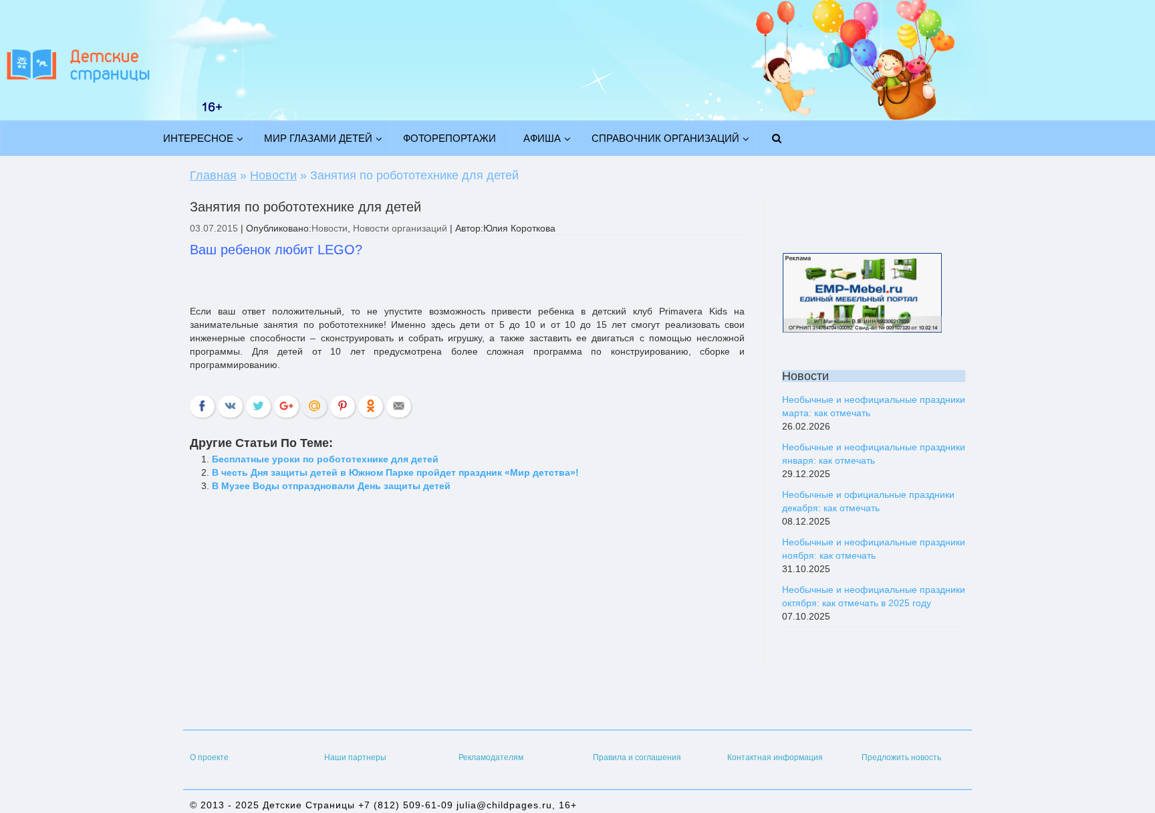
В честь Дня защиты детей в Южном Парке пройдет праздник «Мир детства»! (395, 472)
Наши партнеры (355, 757)
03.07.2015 (214, 228)
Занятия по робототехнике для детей (305, 206)
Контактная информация (775, 757)
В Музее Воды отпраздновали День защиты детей (331, 485)
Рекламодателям (491, 757)
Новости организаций (400, 228)
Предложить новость (901, 757)
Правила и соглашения (637, 757)
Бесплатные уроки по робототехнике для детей (325, 459)
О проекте (209, 757)
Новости (329, 228)
